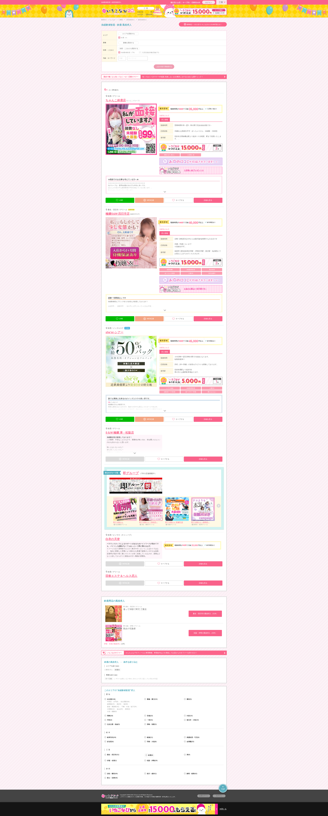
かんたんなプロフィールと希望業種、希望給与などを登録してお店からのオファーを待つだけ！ (152, 653)
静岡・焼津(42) (192, 774)
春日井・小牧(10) (193, 720)
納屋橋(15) (111, 704)
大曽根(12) (111, 709)
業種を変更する (128, 43)
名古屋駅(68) (125, 702)
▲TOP (223, 787)
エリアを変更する (128, 34)
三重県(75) (108, 670)
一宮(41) (150, 720)
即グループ (131, 473)
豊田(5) (189, 699)
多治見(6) (110, 741)
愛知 (108, 694)
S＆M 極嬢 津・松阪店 (120, 432)
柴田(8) (127, 709)
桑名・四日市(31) (113, 755)
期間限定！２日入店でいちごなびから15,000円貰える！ (204, 24)
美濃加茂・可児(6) (193, 737)
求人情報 (164, 120)
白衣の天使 (113, 539)
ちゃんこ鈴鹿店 (116, 100)
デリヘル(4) (120, 679)
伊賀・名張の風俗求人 (112, 644)
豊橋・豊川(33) (152, 699)
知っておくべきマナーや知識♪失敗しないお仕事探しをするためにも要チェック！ (153, 77)
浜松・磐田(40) (112, 774)
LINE (121, 200)
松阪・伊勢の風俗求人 (205, 633)
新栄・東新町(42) (113, 707)
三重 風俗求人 (130, 19)
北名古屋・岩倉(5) (113, 724)
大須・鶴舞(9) (112, 711)
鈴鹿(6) (150, 755)
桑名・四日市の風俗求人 (205, 614)
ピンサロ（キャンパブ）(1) (135, 679)
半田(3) (109, 720)
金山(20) (120, 709)
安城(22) (150, 716)
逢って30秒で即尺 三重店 (135, 609)
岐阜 (108, 732)
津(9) (188, 755)
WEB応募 (150, 200)
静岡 (108, 769)
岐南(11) (150, 737)
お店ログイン (203, 796)
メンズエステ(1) (151, 679)
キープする (180, 200)
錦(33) (119, 704)
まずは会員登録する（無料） (164, 684)
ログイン (208, 2)
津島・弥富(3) (152, 724)
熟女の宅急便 (129, 628)
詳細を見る (208, 200)
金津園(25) (190, 741)
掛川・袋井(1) (152, 774)
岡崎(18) (110, 716)
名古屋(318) (111, 699)
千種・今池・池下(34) (129, 707)
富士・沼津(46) (112, 778)
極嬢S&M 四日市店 (118, 213)
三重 (221, 2)
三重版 (121, 19)
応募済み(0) (196, 2)
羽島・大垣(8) (152, 741)
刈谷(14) (190, 716)
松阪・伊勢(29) (152, 760)
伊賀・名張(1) (112, 760)
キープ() (186, 2)
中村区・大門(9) (112, 702)
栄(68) (126, 704)
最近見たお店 (176, 2)
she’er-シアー (114, 332)
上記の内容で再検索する (164, 66)
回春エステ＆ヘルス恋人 (121, 575)
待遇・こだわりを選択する (129, 48)
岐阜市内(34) (111, 737)
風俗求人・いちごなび (108, 19)
